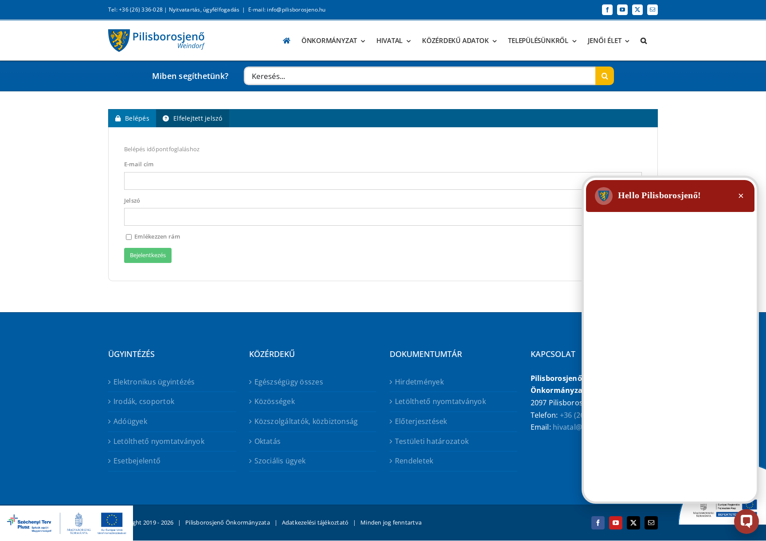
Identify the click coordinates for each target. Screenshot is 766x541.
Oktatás (267, 441)
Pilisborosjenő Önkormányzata (227, 522)
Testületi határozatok (432, 441)
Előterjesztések (421, 421)
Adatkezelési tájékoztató (315, 522)
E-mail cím (138, 164)
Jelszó (132, 200)
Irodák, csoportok (143, 401)
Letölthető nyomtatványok (158, 441)
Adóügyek (130, 421)
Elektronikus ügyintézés (154, 382)
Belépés (137, 118)
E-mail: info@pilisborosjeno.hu (287, 9)
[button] (644, 40)
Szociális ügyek (280, 461)
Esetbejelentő (136, 461)
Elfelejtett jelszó (197, 118)
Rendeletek (414, 461)
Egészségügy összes (288, 382)
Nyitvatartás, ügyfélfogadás (204, 9)
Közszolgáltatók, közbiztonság (306, 421)
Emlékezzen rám (156, 236)
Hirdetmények (419, 382)
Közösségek (274, 401)
